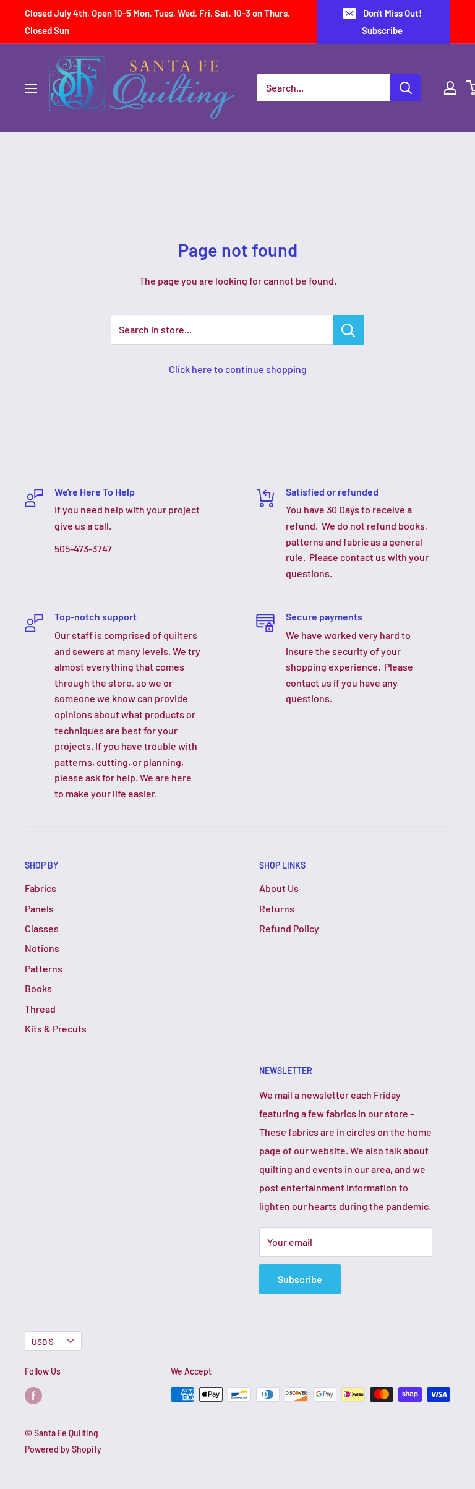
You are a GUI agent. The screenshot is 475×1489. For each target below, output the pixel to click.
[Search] (405, 87)
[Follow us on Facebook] (33, 1395)
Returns (276, 908)
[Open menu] (31, 88)
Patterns (43, 968)
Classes (42, 928)
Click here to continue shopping (238, 369)
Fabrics (40, 888)
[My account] (450, 88)
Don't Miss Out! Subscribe (392, 21)
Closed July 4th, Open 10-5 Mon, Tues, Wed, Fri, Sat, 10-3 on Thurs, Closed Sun (157, 21)
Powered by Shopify (63, 1449)
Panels (39, 908)
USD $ (43, 1341)
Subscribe (300, 1279)
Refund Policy (289, 928)
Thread (40, 1009)
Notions (42, 948)
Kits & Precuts (56, 1028)
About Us (279, 888)
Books (38, 988)
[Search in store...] (348, 330)
